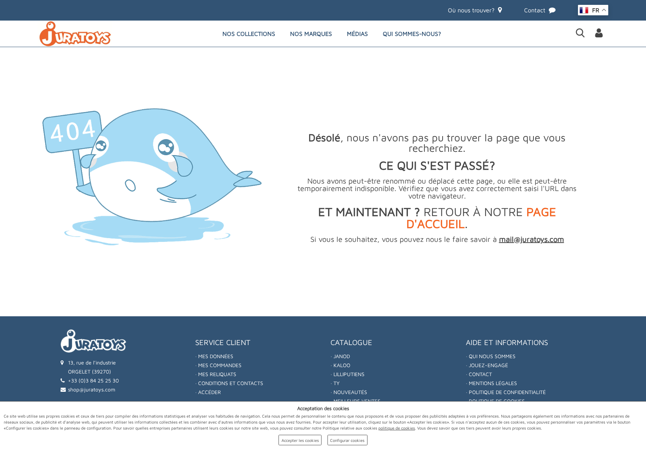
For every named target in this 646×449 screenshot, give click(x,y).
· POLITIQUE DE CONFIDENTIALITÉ (506, 392)
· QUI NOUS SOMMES (491, 356)
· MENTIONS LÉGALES (491, 383)
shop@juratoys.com (91, 389)
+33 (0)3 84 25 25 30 (93, 380)
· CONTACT (479, 374)
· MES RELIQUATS (215, 374)
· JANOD (340, 356)
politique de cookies (396, 427)
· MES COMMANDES (218, 365)
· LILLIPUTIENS (347, 374)
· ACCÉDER (208, 392)
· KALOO (340, 365)
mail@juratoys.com (531, 239)
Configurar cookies (347, 440)
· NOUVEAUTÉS (348, 392)
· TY (334, 383)
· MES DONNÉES (214, 356)
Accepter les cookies (300, 440)
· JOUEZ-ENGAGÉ (487, 365)
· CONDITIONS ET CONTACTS (229, 383)
